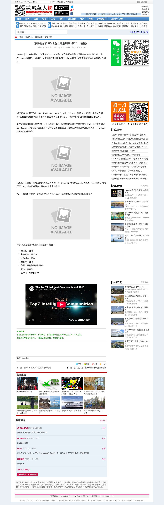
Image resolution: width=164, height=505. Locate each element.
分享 (95, 364)
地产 (82, 19)
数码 (40, 23)
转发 (79, 364)
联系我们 (145, 6)
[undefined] (72, 7)
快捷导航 (141, 2)
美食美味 (73, 23)
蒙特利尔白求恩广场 (24, 391)
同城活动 (135, 26)
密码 (35, 2)
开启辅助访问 (148, 2)
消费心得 (55, 23)
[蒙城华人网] (34, 15)
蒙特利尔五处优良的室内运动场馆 (37, 368)
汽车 (35, 23)
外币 (21, 26)
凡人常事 (126, 23)
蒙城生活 (29, 37)
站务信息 (76, 496)
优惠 (113, 14)
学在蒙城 (55, 26)
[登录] (53, 2)
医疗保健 (143, 23)
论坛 (44, 19)
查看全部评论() (23, 469)
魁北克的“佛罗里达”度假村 (71, 411)
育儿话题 (64, 26)
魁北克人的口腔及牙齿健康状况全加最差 (90, 368)
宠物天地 (90, 23)
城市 (23, 358)
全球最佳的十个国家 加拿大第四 (126, 155)
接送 (134, 14)
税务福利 (117, 26)
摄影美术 (126, 26)
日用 (30, 23)
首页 (19, 19)
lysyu (19, 449)
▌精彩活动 (116, 185)
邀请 (87, 364)
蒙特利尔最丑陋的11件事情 (123, 151)
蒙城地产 (145, 14)
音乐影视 (135, 23)
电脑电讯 (81, 23)
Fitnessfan (22, 438)
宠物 (35, 26)
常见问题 (145, 9)
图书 (26, 26)
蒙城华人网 (16, 37)
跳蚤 (36, 19)
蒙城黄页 (101, 19)
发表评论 (103, 420)
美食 (118, 14)
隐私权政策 (65, 496)
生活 (53, 19)
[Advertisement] (111, 9)
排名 (27, 358)
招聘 (21, 23)
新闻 (27, 19)
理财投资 (90, 26)
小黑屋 (94, 496)
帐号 (16, 2)
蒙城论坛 (145, 12)
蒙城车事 (64, 23)
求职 (26, 23)
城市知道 (38, 37)
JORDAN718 (22, 428)
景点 (129, 14)
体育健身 (108, 23)
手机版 (85, 496)
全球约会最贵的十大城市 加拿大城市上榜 (129, 163)
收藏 (103, 364)
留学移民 (81, 26)
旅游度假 (143, 26)
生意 (98, 14)
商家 (91, 19)
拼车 (40, 26)
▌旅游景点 (116, 282)
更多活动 (144, 186)
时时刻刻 (20, 459)
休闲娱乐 (117, 23)
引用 (104, 428)
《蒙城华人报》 (117, 19)
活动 (108, 14)
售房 (93, 14)
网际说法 (73, 26)
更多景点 (144, 282)
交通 (124, 14)
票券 (30, 26)
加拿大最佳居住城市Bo (134, 287)
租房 (88, 14)
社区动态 (72, 19)
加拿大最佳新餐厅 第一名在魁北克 (127, 170)
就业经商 (99, 26)
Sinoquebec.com (107, 496)
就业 (103, 14)
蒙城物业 (108, 26)
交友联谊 (99, 23)
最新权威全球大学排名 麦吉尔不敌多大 (129, 135)
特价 (61, 19)
